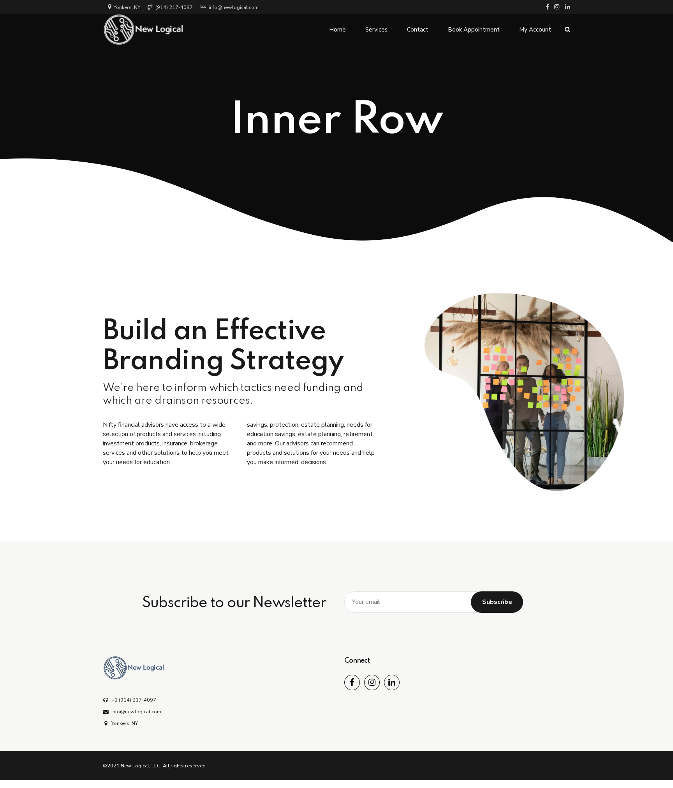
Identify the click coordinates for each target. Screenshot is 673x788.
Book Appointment (474, 29)
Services (376, 29)
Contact (417, 29)
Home (337, 29)
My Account (535, 29)
